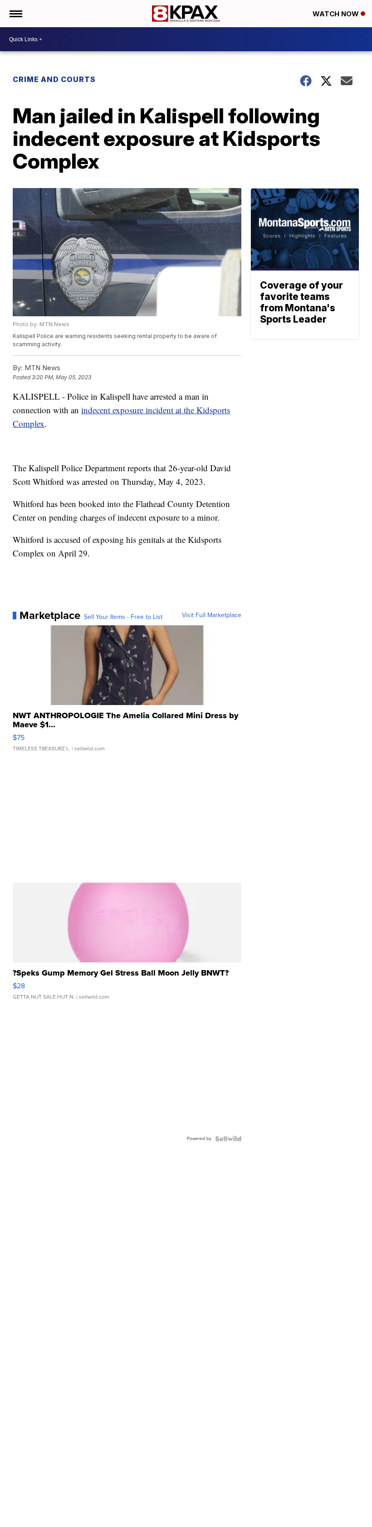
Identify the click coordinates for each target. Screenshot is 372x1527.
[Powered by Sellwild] (228, 1139)
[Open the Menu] (15, 13)
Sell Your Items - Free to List (123, 617)
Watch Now (337, 14)
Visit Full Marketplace (211, 615)
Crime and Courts (54, 79)
